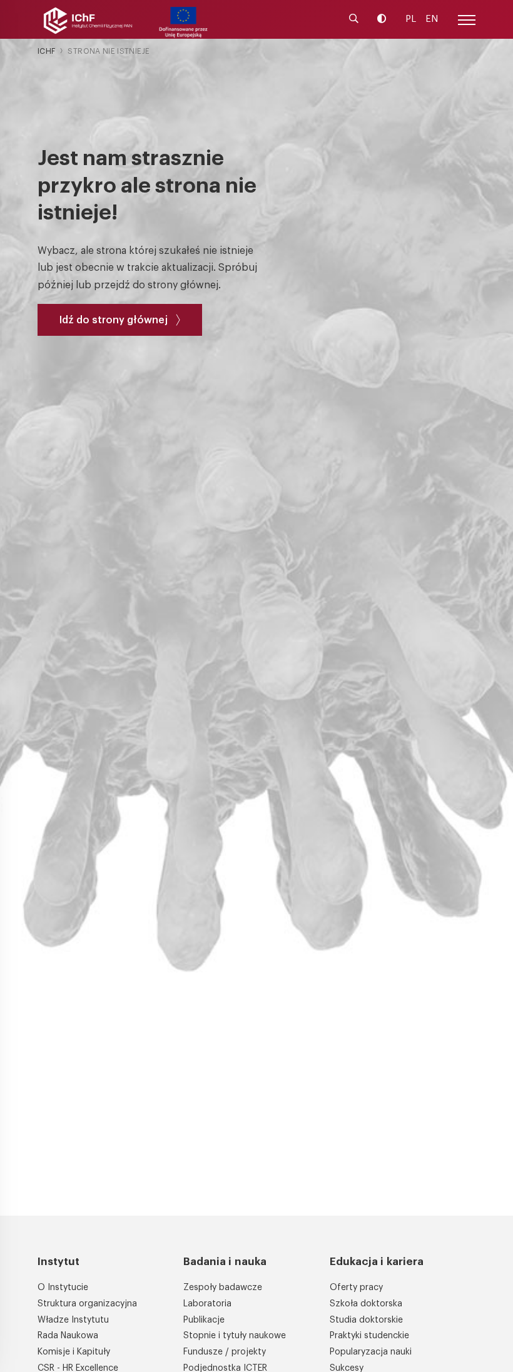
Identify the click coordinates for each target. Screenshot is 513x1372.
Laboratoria (207, 1303)
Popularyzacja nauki (371, 1352)
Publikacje (204, 1320)
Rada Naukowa (68, 1335)
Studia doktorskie (366, 1320)
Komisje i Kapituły (74, 1352)
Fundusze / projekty (224, 1352)
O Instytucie (63, 1287)
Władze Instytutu (73, 1320)
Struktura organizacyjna (87, 1303)
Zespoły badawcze (222, 1287)
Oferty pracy (356, 1287)
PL (410, 19)
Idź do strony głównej (113, 320)
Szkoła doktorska (366, 1303)
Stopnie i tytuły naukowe (234, 1335)
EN (431, 19)
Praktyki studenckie (369, 1335)
